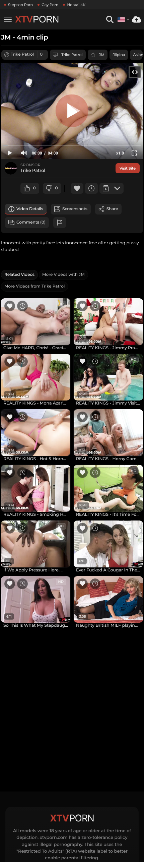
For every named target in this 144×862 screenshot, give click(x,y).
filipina (119, 54)
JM (101, 54)
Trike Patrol (71, 54)
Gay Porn (50, 4)
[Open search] (110, 19)
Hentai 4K (76, 4)
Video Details (29, 208)
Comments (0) (31, 222)
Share (112, 208)
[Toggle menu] (8, 19)
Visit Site (128, 168)
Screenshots (74, 208)
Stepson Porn (20, 4)
